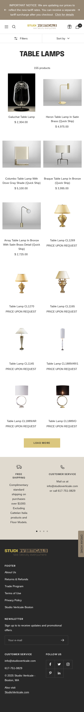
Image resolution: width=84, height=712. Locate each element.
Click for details (64, 14)
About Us (10, 572)
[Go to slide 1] (36, 531)
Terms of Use (13, 593)
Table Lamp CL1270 (21, 306)
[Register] (62, 640)
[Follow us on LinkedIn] (59, 673)
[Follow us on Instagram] (67, 664)
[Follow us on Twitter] (59, 664)
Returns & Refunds (16, 579)
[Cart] (77, 27)
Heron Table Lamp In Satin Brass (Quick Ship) (62, 119)
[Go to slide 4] (47, 531)
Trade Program (14, 586)
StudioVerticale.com (17, 692)
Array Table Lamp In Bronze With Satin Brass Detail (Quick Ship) (21, 245)
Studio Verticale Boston (19, 607)
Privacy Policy (13, 600)
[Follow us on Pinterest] (50, 673)
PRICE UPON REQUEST (61, 245)
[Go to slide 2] (40, 531)
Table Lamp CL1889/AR (21, 421)
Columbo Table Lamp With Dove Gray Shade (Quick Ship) (22, 180)
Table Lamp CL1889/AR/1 (62, 363)
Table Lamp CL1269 (62, 240)
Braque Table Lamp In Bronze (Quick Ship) (62, 180)
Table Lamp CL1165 (62, 306)
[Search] (14, 27)
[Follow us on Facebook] (50, 664)
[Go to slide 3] (43, 531)
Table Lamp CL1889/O (62, 421)
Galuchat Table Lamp (21, 116)
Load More (42, 442)
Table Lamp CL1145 (21, 363)
